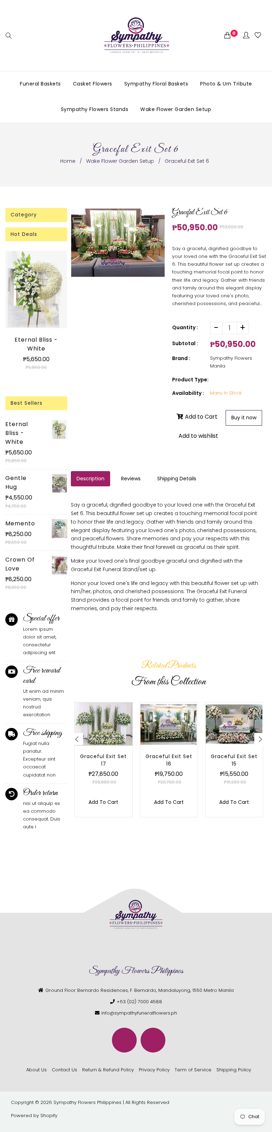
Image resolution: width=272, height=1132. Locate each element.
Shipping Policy (233, 1069)
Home (67, 161)
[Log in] (246, 35)
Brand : (181, 358)
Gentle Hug (16, 482)
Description (90, 478)
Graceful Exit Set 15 (234, 760)
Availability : (188, 393)
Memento (20, 523)
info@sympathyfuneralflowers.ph (139, 1013)
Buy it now (243, 417)
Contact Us (64, 1069)
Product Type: (190, 379)
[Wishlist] (258, 35)
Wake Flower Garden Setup (120, 161)
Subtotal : (185, 343)
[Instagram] (153, 1040)
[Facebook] (124, 1040)
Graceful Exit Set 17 (103, 760)
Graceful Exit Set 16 (169, 760)
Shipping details (176, 478)
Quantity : (185, 327)
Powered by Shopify (34, 1115)
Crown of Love (20, 564)
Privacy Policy (154, 1069)
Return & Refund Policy (108, 1069)
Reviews (131, 478)
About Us (36, 1069)
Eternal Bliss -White (36, 344)
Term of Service (193, 1069)
